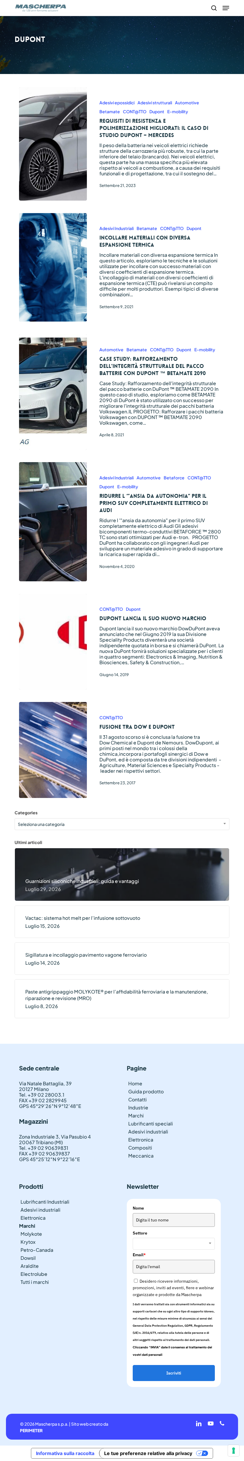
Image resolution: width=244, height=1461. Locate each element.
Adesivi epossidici (116, 102)
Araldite (30, 1266)
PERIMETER (31, 1430)
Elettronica (140, 1139)
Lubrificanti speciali (150, 1123)
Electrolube (34, 1274)
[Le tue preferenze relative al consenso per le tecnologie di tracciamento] (233, 1450)
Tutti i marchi (35, 1282)
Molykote (31, 1234)
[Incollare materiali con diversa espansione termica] (53, 267)
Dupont (156, 111)
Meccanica (141, 1155)
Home (135, 1083)
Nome (138, 1208)
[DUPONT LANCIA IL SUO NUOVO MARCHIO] (53, 642)
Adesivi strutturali (154, 102)
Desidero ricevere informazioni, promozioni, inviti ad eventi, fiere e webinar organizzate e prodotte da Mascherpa (173, 1288)
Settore (140, 1233)
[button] (226, 8)
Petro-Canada (37, 1250)
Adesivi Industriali (116, 228)
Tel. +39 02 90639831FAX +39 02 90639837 (44, 1151)
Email (139, 1254)
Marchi (136, 1115)
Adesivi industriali (148, 1131)
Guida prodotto (146, 1091)
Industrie (138, 1107)
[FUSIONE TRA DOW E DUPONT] (53, 750)
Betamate (109, 111)
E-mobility (177, 111)
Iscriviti (173, 1373)
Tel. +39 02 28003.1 (41, 1095)
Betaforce (174, 477)
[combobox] (122, 824)
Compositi (140, 1147)
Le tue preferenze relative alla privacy (148, 1453)
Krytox (28, 1242)
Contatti (137, 1099)
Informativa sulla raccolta (65, 1453)
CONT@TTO (134, 111)
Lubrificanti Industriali (45, 1202)
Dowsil (28, 1258)
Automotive (187, 102)
